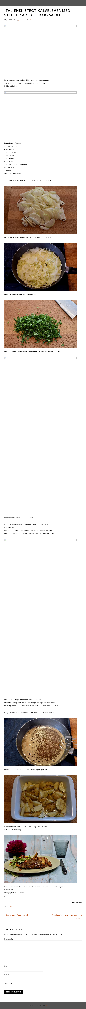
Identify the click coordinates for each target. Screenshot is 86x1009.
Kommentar (9, 939)
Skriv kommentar (35, 20)
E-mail (7, 975)
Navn (7, 966)
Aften (11, 906)
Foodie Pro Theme (52, 1005)
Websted (8, 983)
